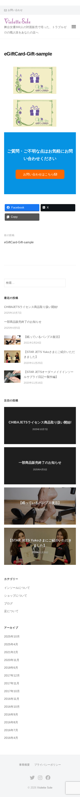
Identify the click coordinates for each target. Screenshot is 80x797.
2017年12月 (12, 675)
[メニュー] (74, 26)
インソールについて (17, 587)
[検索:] (35, 282)
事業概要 (24, 764)
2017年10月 (12, 691)
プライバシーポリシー (47, 764)
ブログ (8, 603)
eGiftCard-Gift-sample (19, 242)
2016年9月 (11, 714)
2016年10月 (12, 706)
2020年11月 (11, 660)
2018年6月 (11, 667)
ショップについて (15, 595)
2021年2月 (11, 652)
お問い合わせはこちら (38, 174)
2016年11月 (11, 698)
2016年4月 (11, 737)
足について (11, 611)
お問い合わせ (15, 10)
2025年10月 (12, 636)
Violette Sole (44, 787)
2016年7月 (11, 730)
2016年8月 (11, 722)
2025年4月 (11, 644)
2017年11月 (11, 683)
